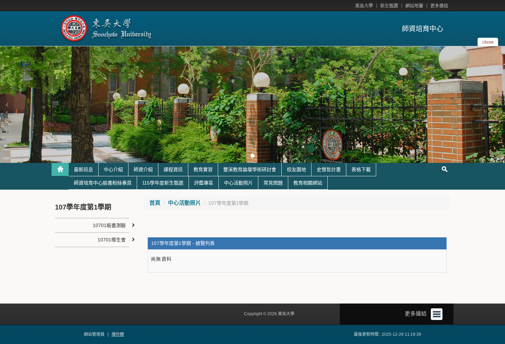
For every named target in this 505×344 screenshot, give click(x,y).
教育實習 (203, 169)
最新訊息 (83, 169)
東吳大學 (364, 5)
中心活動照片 (238, 183)
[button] (7, 104)
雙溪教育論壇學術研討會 (249, 169)
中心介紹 (113, 169)
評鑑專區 (203, 183)
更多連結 (439, 5)
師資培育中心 (422, 29)
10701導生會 (112, 239)
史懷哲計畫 (329, 169)
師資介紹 (143, 169)
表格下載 (361, 169)
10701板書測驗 (109, 225)
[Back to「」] (60, 169)
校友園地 (296, 169)
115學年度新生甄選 (162, 183)
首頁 (154, 203)
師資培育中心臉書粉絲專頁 (103, 183)
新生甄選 (389, 5)
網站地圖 (414, 5)
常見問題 (273, 183)
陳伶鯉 (118, 334)
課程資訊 (173, 169)
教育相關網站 (307, 183)
